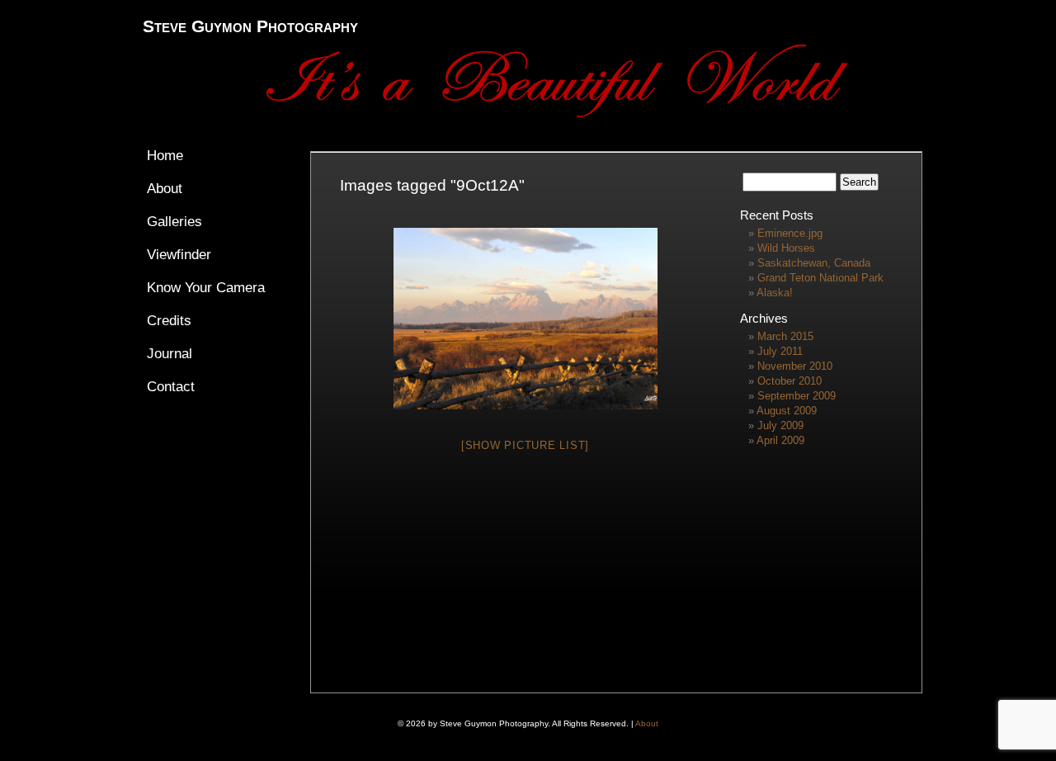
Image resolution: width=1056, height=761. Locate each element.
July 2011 (780, 351)
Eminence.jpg (790, 233)
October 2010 (789, 381)
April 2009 (780, 440)
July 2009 (780, 425)
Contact (171, 387)
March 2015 (785, 336)
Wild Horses (786, 248)
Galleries (174, 221)
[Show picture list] (525, 445)
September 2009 (796, 396)
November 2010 (794, 366)
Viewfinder (179, 254)
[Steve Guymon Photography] (575, 113)
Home (165, 155)
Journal (169, 354)
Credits (169, 321)
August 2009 (787, 410)
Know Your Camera (206, 287)
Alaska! (775, 292)
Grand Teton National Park (820, 278)
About (164, 188)
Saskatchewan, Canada (813, 263)
